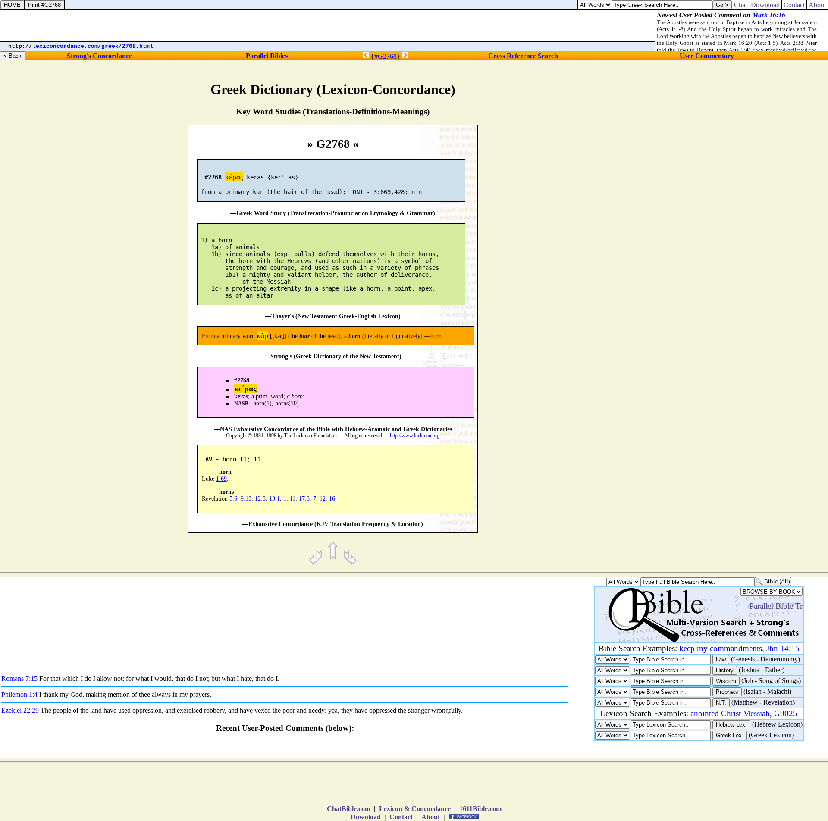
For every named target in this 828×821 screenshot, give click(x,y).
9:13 (246, 498)
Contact (401, 817)
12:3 (260, 498)
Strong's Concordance (99, 56)
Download (366, 817)
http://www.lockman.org (414, 436)
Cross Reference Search (523, 56)
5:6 (233, 498)
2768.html (137, 46)
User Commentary (707, 56)
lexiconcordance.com (65, 46)
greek (110, 46)
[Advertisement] (746, 364)
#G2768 (385, 56)
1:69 (221, 479)
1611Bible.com (480, 808)
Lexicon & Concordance (414, 808)
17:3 (304, 498)
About (431, 817)
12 (323, 498)
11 (292, 498)
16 (332, 498)
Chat (740, 5)
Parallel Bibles (267, 56)
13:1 (274, 498)
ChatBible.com (348, 808)
